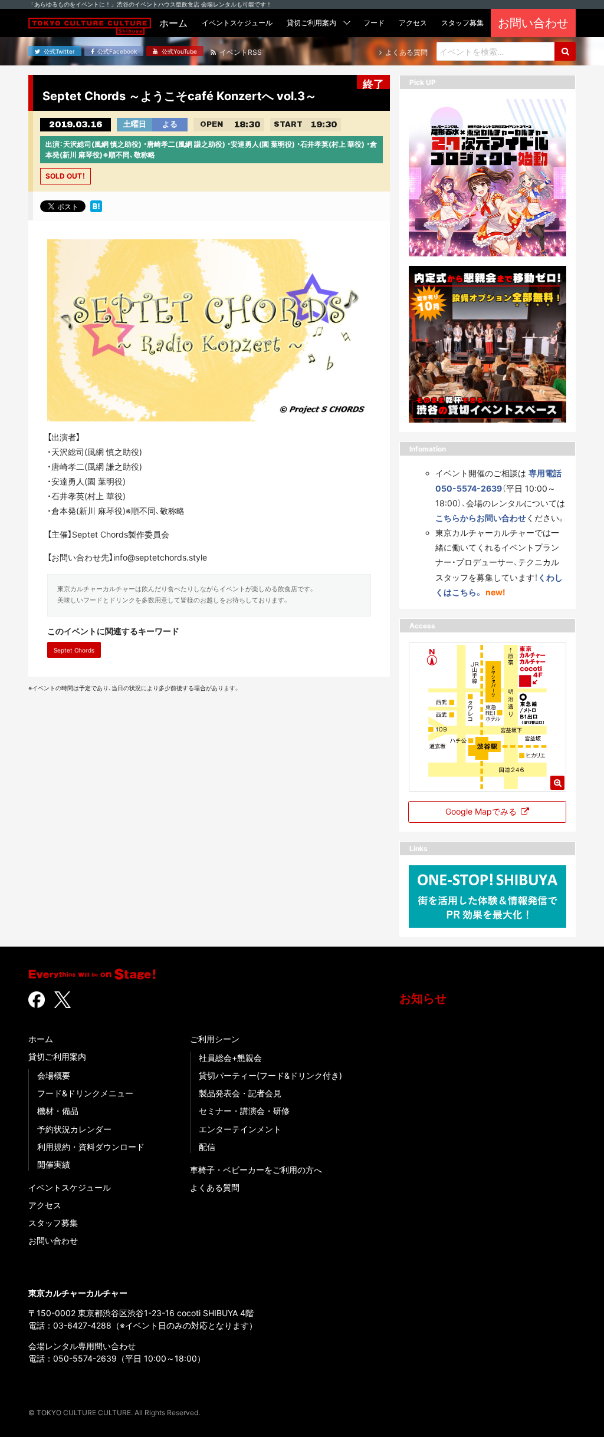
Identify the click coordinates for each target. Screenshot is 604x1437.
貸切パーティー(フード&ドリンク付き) (270, 1075)
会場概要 (53, 1075)
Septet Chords (74, 650)
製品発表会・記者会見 (240, 1093)
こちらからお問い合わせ (480, 518)
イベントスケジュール (69, 1187)
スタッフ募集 (53, 1223)
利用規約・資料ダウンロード (91, 1147)
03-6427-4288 (82, 1325)
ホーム (40, 1039)
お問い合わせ (53, 1240)
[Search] (565, 51)
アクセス (44, 1205)
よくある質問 (214, 1187)
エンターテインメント (240, 1129)
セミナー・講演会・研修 (244, 1111)
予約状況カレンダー (74, 1129)
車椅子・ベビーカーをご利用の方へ (256, 1170)
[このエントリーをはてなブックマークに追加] (96, 206)
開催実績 (53, 1164)
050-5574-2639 (85, 1358)
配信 (207, 1147)
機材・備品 (57, 1111)
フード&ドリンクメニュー (85, 1093)
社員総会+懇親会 (230, 1058)
